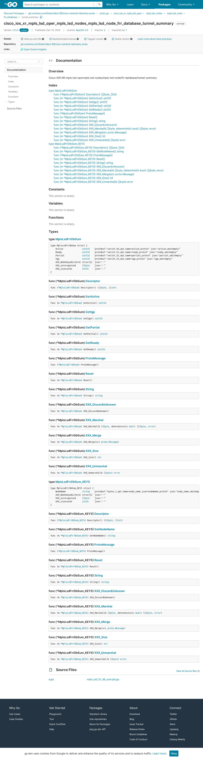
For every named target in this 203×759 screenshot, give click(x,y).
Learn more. (160, 753)
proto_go (104, 13)
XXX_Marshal (94, 420)
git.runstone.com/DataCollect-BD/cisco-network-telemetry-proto (61, 13)
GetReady (92, 342)
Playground (55, 714)
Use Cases (14, 714)
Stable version (122, 39)
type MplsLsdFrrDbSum (63, 90)
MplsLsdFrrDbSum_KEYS (73, 481)
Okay (174, 753)
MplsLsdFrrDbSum (68, 239)
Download (135, 714)
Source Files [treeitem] (14, 108)
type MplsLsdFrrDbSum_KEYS (67, 143)
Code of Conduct (138, 739)
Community (185, 4)
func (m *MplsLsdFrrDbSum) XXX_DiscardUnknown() (85, 124)
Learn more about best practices (155, 39)
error (151, 426)
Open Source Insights (34, 49)
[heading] (13, 4)
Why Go (111, 4)
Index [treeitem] (11, 81)
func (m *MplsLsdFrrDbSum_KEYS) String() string (83, 162)
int (113, 287)
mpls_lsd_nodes (154, 13)
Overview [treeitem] (13, 76)
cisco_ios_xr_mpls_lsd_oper (127, 13)
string (98, 395)
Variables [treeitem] (13, 91)
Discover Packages (14, 13)
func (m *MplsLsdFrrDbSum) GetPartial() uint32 (82, 105)
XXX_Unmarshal (96, 466)
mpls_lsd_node (174, 13)
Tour (51, 719)
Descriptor (92, 281)
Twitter (173, 714)
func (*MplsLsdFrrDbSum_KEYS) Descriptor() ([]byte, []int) (89, 147)
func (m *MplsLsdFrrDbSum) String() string (79, 121)
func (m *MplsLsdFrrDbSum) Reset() (75, 117)
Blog (132, 719)
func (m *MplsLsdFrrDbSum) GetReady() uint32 (82, 109)
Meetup (174, 734)
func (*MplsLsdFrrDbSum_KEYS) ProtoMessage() (83, 155)
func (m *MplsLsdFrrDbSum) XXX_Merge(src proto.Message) (90, 132)
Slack (172, 724)
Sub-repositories (98, 719)
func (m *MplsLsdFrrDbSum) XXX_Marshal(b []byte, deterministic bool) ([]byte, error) (105, 128)
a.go (51, 679)
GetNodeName (104, 529)
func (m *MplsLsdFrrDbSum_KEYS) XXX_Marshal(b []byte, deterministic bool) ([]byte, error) (109, 170)
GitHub (173, 719)
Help (51, 729)
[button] (22, 39)
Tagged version (95, 39)
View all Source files (186, 671)
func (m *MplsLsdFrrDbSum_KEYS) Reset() (79, 159)
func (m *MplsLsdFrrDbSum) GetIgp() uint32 (80, 102)
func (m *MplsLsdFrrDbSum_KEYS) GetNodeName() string (89, 151)
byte (87, 265)
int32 (85, 269)
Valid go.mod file (32, 39)
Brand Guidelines (138, 734)
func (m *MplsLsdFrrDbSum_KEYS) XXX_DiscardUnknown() (89, 166)
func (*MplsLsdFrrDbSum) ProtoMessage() (79, 113)
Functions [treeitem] (13, 96)
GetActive (92, 296)
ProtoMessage (95, 358)
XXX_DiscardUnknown (100, 404)
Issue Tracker (137, 724)
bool (131, 426)
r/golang (174, 729)
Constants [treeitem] (13, 86)
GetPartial (92, 327)
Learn (130, 4)
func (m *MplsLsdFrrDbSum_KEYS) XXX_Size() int (83, 178)
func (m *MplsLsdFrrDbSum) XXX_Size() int (79, 136)
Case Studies (16, 719)
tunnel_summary (30, 17)
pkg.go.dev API (97, 729)
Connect (175, 708)
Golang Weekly (177, 739)
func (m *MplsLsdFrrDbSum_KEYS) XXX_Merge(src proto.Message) (94, 174)
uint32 (86, 249)
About (134, 708)
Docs (144, 4)
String (89, 389)
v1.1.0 (11, 30)
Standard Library (98, 714)
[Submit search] (99, 4)
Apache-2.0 (82, 30)
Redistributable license (64, 39)
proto (104, 442)
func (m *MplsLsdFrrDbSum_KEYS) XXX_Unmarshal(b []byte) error (93, 181)
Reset (89, 373)
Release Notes (137, 729)
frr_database (10, 17)
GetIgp (90, 312)
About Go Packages (99, 724)
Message (113, 442)
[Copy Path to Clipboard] (41, 17)
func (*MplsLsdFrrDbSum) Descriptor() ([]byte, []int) (85, 94)
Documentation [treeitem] (16, 69)
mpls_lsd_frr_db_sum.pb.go (103, 679)
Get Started (57, 708)
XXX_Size (91, 451)
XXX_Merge (93, 435)
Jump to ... (12, 61)
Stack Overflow (57, 724)
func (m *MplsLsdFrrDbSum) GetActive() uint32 (82, 98)
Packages (164, 4)
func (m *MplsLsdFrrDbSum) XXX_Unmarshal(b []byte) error (89, 140)
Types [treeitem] (11, 101)
